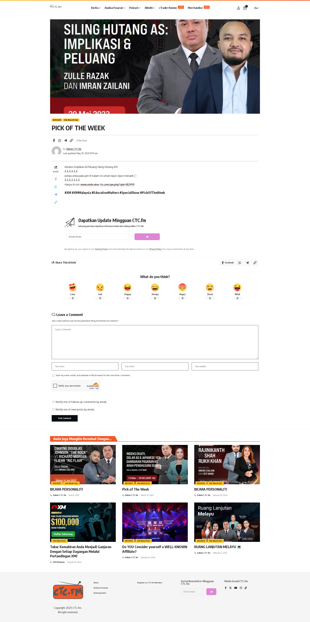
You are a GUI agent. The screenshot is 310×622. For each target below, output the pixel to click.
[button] (250, 8)
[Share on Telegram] (65, 140)
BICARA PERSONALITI (66, 489)
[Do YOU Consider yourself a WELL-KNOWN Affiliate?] (155, 522)
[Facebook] (225, 588)
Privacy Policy (155, 249)
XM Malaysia (71, 120)
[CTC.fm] (55, 8)
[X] (230, 588)
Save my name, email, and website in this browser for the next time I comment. (93, 375)
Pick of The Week (135, 489)
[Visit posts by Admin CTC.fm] (56, 151)
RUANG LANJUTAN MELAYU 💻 (217, 546)
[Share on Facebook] (54, 140)
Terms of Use (101, 249)
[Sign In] (238, 8)
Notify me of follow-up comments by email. (81, 401)
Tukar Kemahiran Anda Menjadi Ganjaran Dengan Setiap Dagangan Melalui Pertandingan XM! (80, 551)
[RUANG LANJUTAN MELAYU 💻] (227, 522)
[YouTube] (236, 588)
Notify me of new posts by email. (75, 409)
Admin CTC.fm (73, 148)
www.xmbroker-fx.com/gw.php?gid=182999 (107, 184)
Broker (57, 120)
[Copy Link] (71, 140)
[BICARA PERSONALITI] (83, 464)
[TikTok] (245, 588)
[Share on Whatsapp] (59, 140)
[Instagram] (241, 588)
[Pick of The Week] (155, 464)
